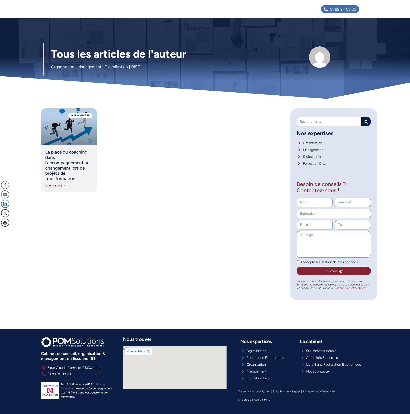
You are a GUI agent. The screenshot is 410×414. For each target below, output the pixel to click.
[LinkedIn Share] (5, 204)
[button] (4, 231)
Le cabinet (229, 9)
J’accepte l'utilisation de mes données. (329, 262)
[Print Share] (5, 223)
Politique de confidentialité (318, 391)
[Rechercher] (366, 121)
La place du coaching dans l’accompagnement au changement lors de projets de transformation (67, 165)
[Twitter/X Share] (5, 213)
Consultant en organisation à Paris (258, 391)
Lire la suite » (55, 185)
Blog (249, 9)
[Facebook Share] (5, 185)
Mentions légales (290, 391)
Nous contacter (273, 9)
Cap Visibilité (262, 399)
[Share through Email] (5, 194)
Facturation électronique (194, 9)
